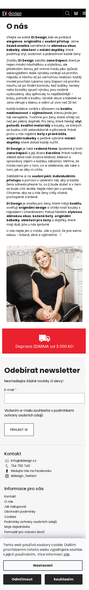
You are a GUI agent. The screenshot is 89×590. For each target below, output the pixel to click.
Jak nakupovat (15, 506)
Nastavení (43, 565)
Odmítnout (22, 579)
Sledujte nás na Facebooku (31, 471)
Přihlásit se (19, 429)
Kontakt (10, 496)
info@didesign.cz (23, 460)
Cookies (10, 517)
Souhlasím (63, 579)
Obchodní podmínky (19, 511)
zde (67, 554)
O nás (8, 501)
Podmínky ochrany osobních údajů (30, 522)
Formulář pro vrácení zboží (24, 532)
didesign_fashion (24, 476)
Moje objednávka (17, 527)
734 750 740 (20, 466)
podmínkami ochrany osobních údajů (39, 413)
